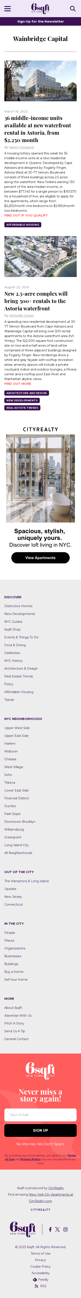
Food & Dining (15, 645)
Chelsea (10, 759)
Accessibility (41, 1273)
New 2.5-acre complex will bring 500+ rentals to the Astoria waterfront (36, 301)
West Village (13, 767)
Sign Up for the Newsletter (40, 21)
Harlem (10, 744)
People (9, 933)
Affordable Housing (22, 224)
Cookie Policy (40, 1266)
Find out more (17, 384)
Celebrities (12, 653)
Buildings (11, 964)
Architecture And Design (26, 393)
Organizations (14, 948)
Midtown (11, 751)
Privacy (40, 1260)
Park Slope (12, 814)
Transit (9, 700)
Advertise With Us (18, 1016)
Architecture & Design (21, 668)
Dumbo (10, 806)
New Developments (22, 400)
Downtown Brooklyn (19, 822)
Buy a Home (14, 972)
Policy (8, 684)
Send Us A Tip (14, 1031)
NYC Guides (13, 622)
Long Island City (16, 845)
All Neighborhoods (18, 853)
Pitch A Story (14, 1023)
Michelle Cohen (21, 316)
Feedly (43, 1280)
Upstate (10, 889)
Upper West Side (17, 728)
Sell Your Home (16, 980)
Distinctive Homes (18, 606)
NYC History (13, 661)
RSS (43, 1286)
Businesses (12, 956)
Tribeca (9, 783)
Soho (8, 775)
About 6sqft (13, 1008)
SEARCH (73, 8)
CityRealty (56, 1188)
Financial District (16, 798)
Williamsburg (14, 829)
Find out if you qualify (26, 215)
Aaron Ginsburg (21, 147)
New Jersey (13, 897)
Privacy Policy (31, 1159)
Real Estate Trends (22, 407)
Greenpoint (12, 837)
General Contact (16, 1039)
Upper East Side (16, 736)
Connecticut (13, 904)
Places (9, 940)
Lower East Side (16, 790)
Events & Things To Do (21, 637)
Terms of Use (41, 1253)
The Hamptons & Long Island (26, 881)
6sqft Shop (12, 629)
